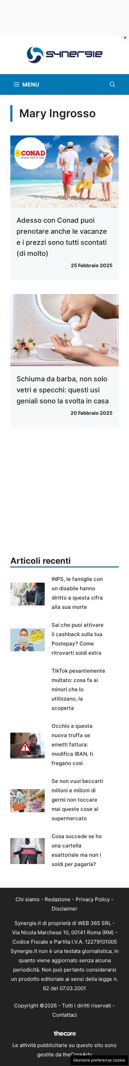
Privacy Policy (93, 899)
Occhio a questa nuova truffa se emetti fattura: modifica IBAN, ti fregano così (72, 744)
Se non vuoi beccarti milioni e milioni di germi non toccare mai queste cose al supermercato (77, 800)
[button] (112, 84)
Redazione (58, 899)
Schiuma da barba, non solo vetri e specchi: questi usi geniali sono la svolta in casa (63, 390)
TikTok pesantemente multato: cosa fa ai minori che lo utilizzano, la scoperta (78, 689)
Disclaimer (64, 908)
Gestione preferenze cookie (99, 1060)
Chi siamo (27, 899)
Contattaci (64, 1015)
